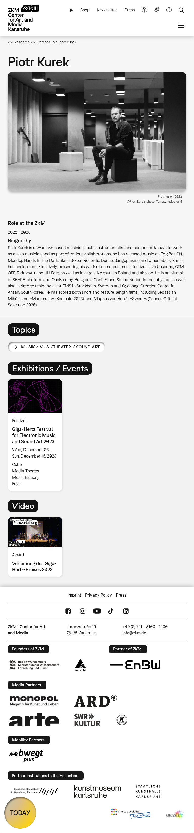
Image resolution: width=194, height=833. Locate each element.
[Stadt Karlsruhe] (80, 665)
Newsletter (107, 9)
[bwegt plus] (26, 755)
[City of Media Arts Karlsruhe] (175, 814)
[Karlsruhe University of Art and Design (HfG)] (34, 791)
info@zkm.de (134, 633)
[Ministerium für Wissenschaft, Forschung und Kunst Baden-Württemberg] (34, 665)
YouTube (97, 611)
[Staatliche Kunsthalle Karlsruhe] (148, 791)
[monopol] (34, 701)
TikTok (111, 611)
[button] (97, 131)
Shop (85, 9)
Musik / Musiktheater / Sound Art (60, 346)
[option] (37, 435)
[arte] (34, 719)
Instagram (83, 611)
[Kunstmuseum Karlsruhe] (97, 791)
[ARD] (95, 701)
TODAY (20, 812)
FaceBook (68, 611)
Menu (181, 25)
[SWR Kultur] (87, 719)
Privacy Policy (98, 595)
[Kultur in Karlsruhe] (121, 719)
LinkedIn (126, 611)
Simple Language (144, 10)
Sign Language (157, 10)
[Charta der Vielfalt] (130, 814)
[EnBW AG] (135, 664)
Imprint (74, 595)
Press (130, 9)
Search (181, 10)
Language (169, 10)
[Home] (28, 17)
